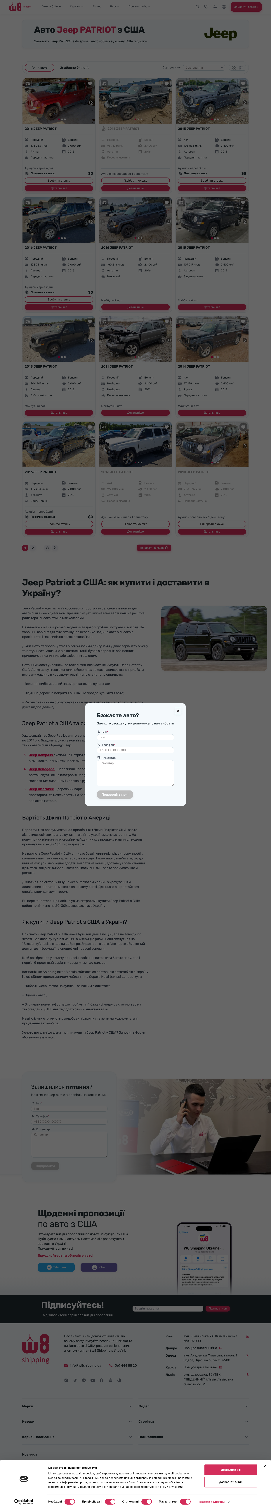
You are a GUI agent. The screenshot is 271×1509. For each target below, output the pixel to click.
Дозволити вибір (230, 1481)
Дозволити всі (231, 1469)
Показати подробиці (211, 1501)
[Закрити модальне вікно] (178, 711)
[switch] (110, 1502)
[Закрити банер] (265, 1465)
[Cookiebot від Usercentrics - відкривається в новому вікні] (24, 1502)
